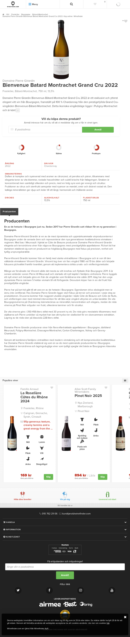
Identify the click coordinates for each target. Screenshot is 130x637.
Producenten (9, 211)
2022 (7, 166)
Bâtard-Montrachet (26, 91)
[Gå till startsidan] (13, 4)
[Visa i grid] (125, 380)
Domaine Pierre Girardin (19, 81)
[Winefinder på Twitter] (18, 590)
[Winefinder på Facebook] (49, 590)
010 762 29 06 (49, 513)
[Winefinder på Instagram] (80, 590)
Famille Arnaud (29, 389)
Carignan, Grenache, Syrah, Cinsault (36, 414)
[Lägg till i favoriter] (53, 387)
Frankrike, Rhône (34, 408)
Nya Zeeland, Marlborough (85, 404)
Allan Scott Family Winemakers (85, 390)
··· (17, 110)
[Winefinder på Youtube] (112, 590)
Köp (48, 476)
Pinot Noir (83, 411)
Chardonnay (50, 166)
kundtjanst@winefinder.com (76, 513)
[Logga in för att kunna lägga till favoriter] (125, 21)
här (108, 623)
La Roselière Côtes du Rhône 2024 (34, 397)
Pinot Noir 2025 (88, 396)
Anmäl (98, 129)
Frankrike (8, 91)
